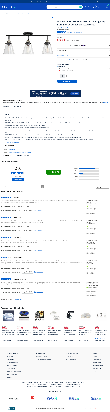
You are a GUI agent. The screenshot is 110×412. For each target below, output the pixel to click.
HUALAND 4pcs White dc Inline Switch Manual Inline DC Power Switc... (54, 332)
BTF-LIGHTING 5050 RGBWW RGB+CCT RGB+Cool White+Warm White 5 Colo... (85, 332)
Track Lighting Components (34, 13)
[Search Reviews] (42, 186)
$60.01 (66, 328)
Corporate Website (70, 382)
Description (6, 106)
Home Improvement (11, 13)
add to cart (67, 81)
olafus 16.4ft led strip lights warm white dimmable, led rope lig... (39, 332)
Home (4, 13)
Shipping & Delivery (12, 365)
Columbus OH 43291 (67, 59)
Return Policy (12, 149)
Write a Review (78, 32)
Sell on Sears (69, 356)
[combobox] (64, 7)
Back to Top (18, 299)
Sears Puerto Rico (98, 365)
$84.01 (66, 326)
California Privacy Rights (56, 384)
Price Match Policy (27, 382)
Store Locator (10, 356)
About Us (9, 377)
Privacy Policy (82, 382)
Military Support (97, 362)
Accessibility (37, 382)
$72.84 (97, 328)
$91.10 (96, 326)
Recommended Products (12, 308)
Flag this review (38, 210)
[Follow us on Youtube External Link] (95, 408)
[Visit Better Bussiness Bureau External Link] (11, 408)
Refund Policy (59, 382)
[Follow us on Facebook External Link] (85, 408)
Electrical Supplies (22, 13)
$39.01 (19, 326)
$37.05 (4, 328)
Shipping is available (66, 70)
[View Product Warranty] (5, 149)
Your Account (40, 353)
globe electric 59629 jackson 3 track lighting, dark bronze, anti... (101, 332)
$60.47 (82, 328)
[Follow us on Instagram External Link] (100, 408)
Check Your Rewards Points (43, 359)
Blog (94, 371)
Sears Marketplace (72, 353)
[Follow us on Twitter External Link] (90, 408)
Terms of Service (48, 382)
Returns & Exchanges (12, 362)
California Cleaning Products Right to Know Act (40, 386)
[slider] (99, 337)
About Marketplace (71, 359)
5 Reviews (69, 32)
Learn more (106, 102)
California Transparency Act (73, 384)
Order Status (10, 359)
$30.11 (50, 326)
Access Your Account (41, 356)
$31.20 (20, 328)
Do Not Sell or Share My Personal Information (68, 386)
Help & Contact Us (12, 374)
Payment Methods (42, 384)
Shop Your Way (97, 368)
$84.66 (81, 326)
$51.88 (4, 326)
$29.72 (35, 328)
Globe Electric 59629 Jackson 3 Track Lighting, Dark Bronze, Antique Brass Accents (81, 23)
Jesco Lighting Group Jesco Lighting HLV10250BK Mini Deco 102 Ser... (70, 332)
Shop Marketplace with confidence (12, 100)
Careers (95, 356)
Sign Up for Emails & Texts (14, 371)
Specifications (17, 106)
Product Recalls (11, 368)
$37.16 (35, 326)
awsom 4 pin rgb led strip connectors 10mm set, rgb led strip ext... (24, 332)
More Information (9, 145)
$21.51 (51, 328)
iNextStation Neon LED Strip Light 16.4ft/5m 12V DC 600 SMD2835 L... (8, 332)
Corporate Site (97, 359)
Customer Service (12, 353)
